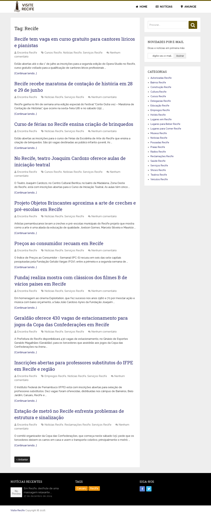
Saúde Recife (158, 161)
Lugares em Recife (161, 119)
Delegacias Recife (161, 101)
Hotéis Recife (158, 114)
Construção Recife (161, 87)
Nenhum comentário (104, 97)
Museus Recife (159, 133)
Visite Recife (18, 510)
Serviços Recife (93, 52)
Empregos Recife (55, 376)
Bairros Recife (158, 82)
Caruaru (81, 488)
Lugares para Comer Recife (166, 128)
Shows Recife (158, 170)
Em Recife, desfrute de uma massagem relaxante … (41, 490)
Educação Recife (160, 105)
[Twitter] (148, 488)
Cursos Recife (53, 52)
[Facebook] (142, 488)
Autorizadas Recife (161, 78)
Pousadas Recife (160, 142)
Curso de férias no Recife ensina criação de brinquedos (73, 124)
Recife (94, 488)
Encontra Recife (27, 52)
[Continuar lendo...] (25, 73)
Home (143, 6)
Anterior (22, 459)
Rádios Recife (158, 151)
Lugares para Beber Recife (165, 124)
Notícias (165, 6)
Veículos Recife (159, 179)
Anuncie (190, 6)
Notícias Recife (72, 52)
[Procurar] (193, 25)
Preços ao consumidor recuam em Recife (58, 243)
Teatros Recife (159, 174)
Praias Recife (158, 147)
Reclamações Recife (77, 424)
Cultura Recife (158, 91)
